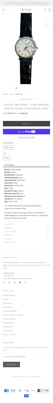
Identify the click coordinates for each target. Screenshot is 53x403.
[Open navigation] (3, 10)
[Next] (41, 88)
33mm (6, 158)
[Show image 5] (26, 88)
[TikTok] (25, 282)
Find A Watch (7, 307)
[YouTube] (20, 282)
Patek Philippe (26, 99)
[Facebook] (4, 282)
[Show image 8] (34, 88)
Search (5, 299)
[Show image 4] (24, 88)
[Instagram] (9, 282)
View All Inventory (9, 295)
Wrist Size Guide (9, 319)
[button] (26, 165)
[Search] (45, 10)
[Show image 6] (29, 88)
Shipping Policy (8, 323)
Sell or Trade (7, 303)
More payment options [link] (26, 137)
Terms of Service (9, 334)
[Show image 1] (16, 88)
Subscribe (11, 364)
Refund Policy (8, 327)
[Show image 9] (36, 88)
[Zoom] (48, 19)
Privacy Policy (8, 331)
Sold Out (26, 124)
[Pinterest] (14, 282)
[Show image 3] (21, 88)
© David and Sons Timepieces (26, 377)
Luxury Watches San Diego (13, 315)
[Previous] (11, 88)
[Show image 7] (31, 88)
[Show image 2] (18, 88)
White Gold (8, 147)
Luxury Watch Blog (10, 311)
